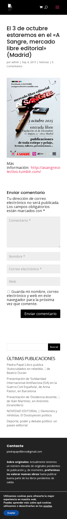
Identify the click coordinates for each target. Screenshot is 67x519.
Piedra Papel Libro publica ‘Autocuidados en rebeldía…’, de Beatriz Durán (28, 369)
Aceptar (11, 512)
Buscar (54, 347)
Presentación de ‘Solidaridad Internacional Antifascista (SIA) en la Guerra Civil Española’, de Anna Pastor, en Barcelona (32, 385)
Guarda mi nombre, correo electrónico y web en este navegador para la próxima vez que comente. (33, 297)
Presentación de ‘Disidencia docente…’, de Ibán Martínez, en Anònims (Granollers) (33, 401)
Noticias (44, 62)
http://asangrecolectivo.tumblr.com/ (33, 169)
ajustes (47, 506)
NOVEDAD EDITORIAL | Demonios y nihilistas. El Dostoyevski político (32, 413)
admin (15, 62)
